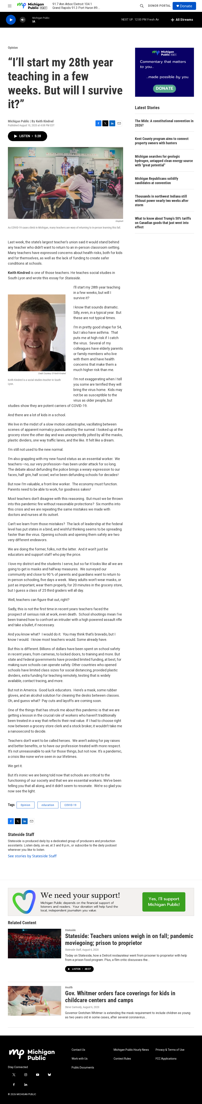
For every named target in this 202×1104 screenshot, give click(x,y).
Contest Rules (122, 1058)
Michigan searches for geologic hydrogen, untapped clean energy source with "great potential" (164, 160)
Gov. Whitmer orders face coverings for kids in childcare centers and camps (120, 997)
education (48, 805)
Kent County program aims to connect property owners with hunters (162, 141)
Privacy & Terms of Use (170, 1049)
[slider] (29, 20)
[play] (11, 20)
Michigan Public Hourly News (131, 1049)
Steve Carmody (73, 1007)
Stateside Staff (21, 834)
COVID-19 (71, 805)
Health (69, 987)
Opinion (13, 48)
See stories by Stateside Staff (32, 856)
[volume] (22, 19)
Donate (186, 6)
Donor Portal (159, 5)
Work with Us (80, 1058)
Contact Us (78, 1049)
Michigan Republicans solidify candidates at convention (156, 180)
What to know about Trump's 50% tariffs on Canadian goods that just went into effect (163, 222)
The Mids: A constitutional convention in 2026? (164, 123)
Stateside (70, 930)
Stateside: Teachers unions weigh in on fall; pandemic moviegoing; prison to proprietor (129, 939)
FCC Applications (166, 1058)
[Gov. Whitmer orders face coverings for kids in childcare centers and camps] (34, 1001)
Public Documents (83, 1067)
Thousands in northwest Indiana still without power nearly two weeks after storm (161, 200)
